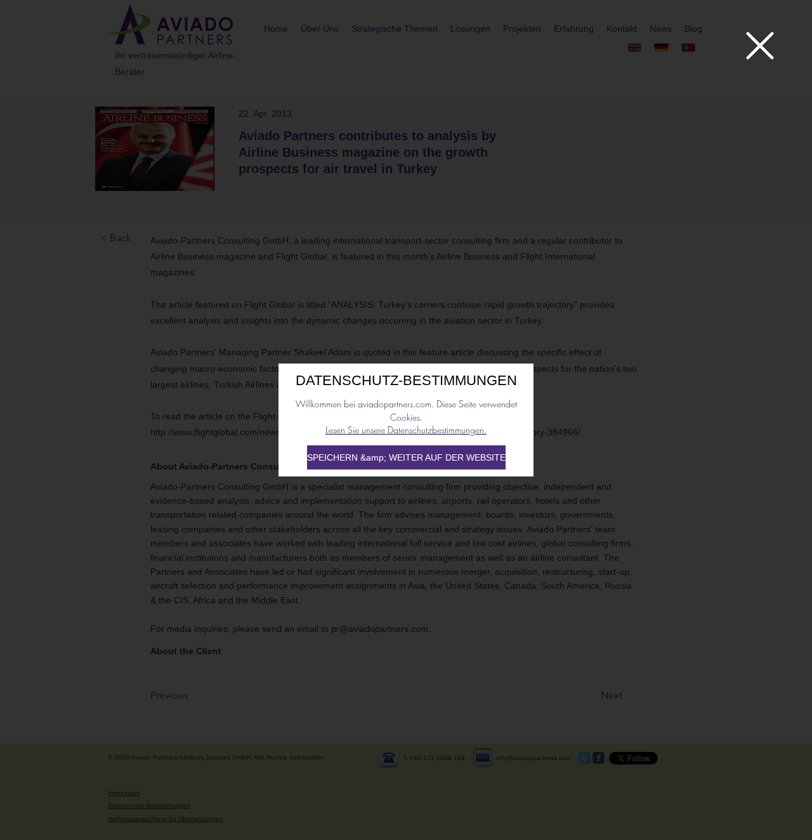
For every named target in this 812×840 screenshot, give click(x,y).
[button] (760, 46)
